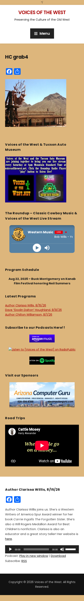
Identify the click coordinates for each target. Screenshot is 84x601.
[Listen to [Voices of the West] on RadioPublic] (42, 349)
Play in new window (33, 556)
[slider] (71, 549)
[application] (42, 549)
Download (58, 556)
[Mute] (62, 549)
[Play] (37, 248)
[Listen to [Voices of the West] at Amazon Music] (42, 338)
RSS (24, 561)
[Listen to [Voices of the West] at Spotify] (42, 360)
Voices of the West (42, 12)
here (8, 539)
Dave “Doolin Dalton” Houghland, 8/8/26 (33, 310)
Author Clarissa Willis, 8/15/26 (25, 305)
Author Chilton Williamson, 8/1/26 (28, 315)
